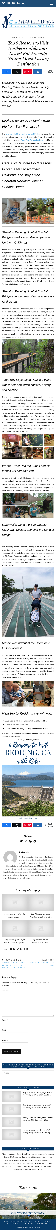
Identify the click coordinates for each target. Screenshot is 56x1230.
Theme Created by (28, 1227)
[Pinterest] (13, 3)
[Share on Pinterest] (21, 949)
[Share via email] (11, 949)
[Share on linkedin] (27, 949)
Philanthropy (44, 1223)
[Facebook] (18, 3)
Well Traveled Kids (21, 1222)
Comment (6, 990)
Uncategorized (36, 37)
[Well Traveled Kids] (28, 19)
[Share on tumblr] (24, 949)
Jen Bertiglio (19, 37)
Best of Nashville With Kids (42, 962)
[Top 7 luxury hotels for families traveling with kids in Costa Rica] (41, 902)
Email (5, 1030)
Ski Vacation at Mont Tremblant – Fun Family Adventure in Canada (14, 964)
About (38, 1222)
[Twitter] (3, 3)
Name (5, 1020)
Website (5, 1040)
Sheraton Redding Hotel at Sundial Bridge (23, 134)
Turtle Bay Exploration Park (32, 140)
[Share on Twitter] (18, 949)
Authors (29, 1223)
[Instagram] (8, 3)
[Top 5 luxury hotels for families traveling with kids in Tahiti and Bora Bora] (15, 928)
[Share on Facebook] (14, 949)
